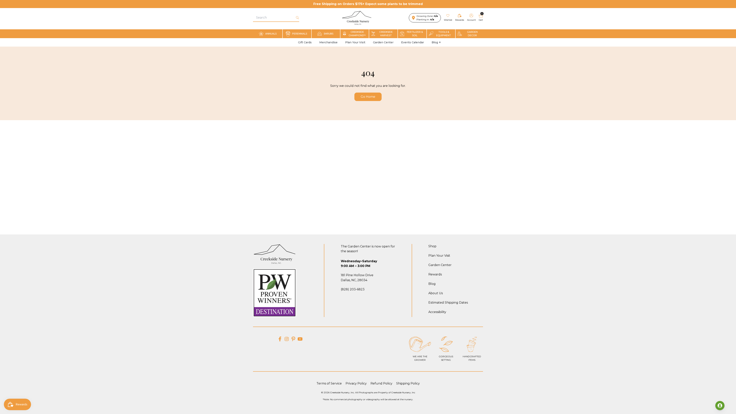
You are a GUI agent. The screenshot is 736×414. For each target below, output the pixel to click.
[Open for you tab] (719, 405)
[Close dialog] (430, 166)
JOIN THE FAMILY (402, 239)
